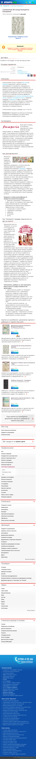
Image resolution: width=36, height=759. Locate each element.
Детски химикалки (6, 628)
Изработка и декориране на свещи (10, 544)
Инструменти (5, 552)
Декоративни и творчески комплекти (11, 539)
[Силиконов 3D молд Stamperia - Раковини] (18, 25)
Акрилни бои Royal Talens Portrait (10, 720)
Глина (3, 470)
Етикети (3, 633)
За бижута (4, 541)
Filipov (3, 588)
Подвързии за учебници (7, 626)
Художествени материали (8, 676)
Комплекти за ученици (7, 516)
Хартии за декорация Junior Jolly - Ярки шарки (13, 708)
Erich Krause (4, 608)
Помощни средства (6, 497)
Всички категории (29, 559)
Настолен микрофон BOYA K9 (9, 749)
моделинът (12, 99)
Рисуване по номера (6, 537)
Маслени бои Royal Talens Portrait (10, 733)
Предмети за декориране (8, 528)
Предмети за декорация (7, 432)
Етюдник (3, 567)
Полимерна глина (6, 472)
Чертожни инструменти (7, 514)
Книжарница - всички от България (12, 669)
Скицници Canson (6, 569)
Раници (3, 624)
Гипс (3, 474)
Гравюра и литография (7, 477)
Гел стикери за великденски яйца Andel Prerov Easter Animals (17, 707)
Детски (7, 681)
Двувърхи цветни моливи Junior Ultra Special (13, 724)
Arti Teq (3, 597)
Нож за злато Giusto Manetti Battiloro (11, 718)
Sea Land (23, 14)
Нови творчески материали (8, 430)
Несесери (3, 511)
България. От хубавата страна (10, 742)
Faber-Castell (4, 590)
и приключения (9, 690)
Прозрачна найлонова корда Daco (11, 700)
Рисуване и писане (6, 505)
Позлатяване (4, 486)
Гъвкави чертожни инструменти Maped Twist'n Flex (14, 715)
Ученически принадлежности (9, 576)
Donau (3, 604)
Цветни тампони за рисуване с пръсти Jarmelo (13, 704)
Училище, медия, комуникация (10, 730)
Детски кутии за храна (7, 639)
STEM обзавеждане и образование (11, 684)
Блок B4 (3, 574)
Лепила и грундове (6, 460)
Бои (2, 451)
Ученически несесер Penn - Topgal (11, 747)
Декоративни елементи (7, 535)
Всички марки (30, 610)
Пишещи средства (6, 464)
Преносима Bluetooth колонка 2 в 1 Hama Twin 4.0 (14, 731)
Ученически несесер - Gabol (9, 739)
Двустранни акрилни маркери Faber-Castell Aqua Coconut (16, 723)
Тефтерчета (4, 518)
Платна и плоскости (6, 479)
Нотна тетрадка (5, 637)
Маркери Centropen (6, 571)
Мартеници (4, 557)
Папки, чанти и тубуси (7, 494)
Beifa (2, 595)
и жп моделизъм (10, 685)
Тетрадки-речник (5, 635)
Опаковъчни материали (7, 546)
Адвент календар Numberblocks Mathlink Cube (13, 734)
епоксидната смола (27, 96)
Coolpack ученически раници (9, 630)
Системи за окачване (7, 481)
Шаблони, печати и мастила (8, 531)
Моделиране (4, 507)
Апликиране (4, 509)
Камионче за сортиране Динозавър (11, 736)
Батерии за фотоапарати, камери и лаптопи (13, 695)
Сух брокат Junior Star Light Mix (10, 716)
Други (3, 555)
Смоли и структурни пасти (8, 458)
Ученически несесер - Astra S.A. (10, 752)
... (21, 342)
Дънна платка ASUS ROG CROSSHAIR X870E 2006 (14, 746)
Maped (3, 601)
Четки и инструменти (7, 462)
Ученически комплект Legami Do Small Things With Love (15, 721)
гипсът (5, 98)
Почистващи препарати (8, 673)
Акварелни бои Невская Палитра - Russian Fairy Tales (15, 710)
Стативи (3, 492)
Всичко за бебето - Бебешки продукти (11, 682)
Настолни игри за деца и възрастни (11, 671)
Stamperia (19, 70)
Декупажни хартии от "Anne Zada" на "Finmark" (13, 580)
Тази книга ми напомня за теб (10, 741)
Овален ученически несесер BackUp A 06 (12, 750)
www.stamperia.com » (22, 72)
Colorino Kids (4, 606)
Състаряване (4, 483)
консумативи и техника (10, 674)
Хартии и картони (6, 488)
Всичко (10, 687)
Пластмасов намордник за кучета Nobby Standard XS (15, 738)
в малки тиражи (10, 689)
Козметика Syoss (5, 434)
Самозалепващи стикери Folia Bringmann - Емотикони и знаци (17, 702)
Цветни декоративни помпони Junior (11, 713)
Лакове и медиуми (6, 453)
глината (18, 96)
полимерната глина (18, 98)
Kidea (2, 599)
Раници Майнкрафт (6, 641)
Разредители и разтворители (9, 456)
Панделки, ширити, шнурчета (9, 548)
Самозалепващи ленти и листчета (10, 550)
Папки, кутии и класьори (8, 520)
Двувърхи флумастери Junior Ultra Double (12, 705)
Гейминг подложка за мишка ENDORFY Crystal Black (14, 744)
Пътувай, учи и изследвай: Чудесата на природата (14, 754)
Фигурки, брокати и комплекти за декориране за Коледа (16, 578)
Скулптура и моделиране (17, 6)
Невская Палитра (5, 593)
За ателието (4, 490)
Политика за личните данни (30, 758)
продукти (8, 677)
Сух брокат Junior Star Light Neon (10, 712)
